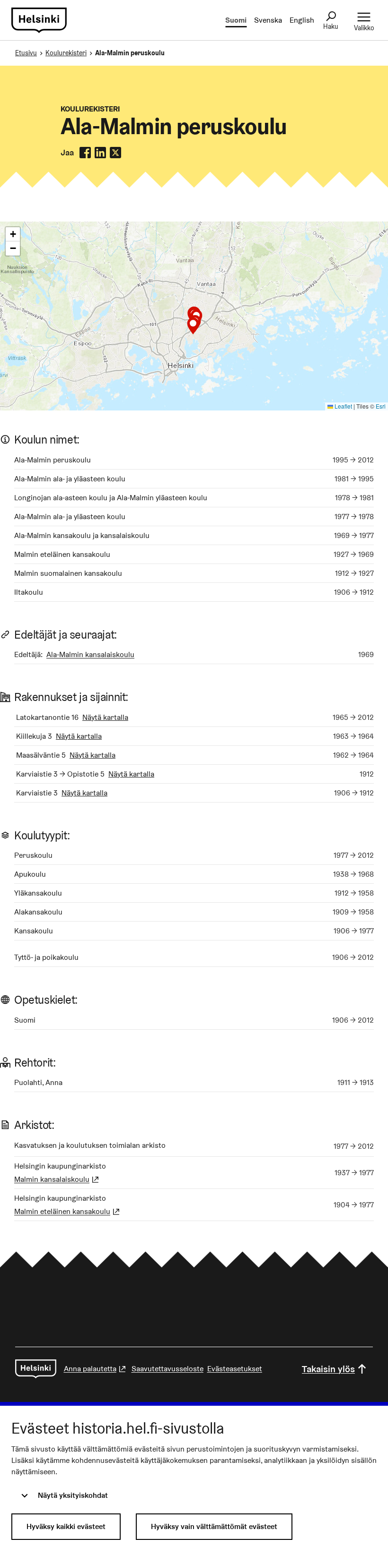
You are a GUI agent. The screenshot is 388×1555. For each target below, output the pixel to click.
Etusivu (26, 53)
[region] (194, 316)
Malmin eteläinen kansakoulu (68, 1211)
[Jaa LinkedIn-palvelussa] (100, 152)
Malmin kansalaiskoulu (57, 1179)
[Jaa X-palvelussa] (115, 152)
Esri (381, 406)
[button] (193, 325)
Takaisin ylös (328, 1369)
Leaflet (342, 406)
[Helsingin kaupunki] (35, 1368)
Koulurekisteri (66, 53)
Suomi (236, 20)
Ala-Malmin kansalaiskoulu (90, 654)
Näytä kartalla (105, 717)
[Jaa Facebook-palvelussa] (85, 152)
